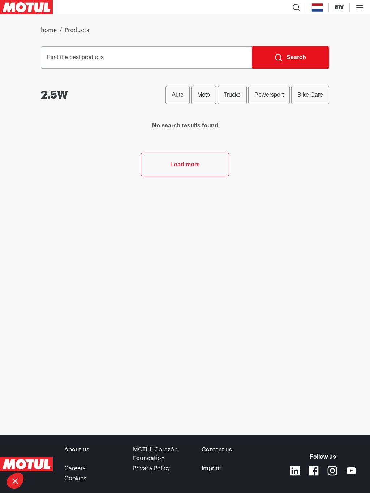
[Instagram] (332, 471)
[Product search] (296, 7)
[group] (247, 95)
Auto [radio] (178, 95)
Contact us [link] (217, 450)
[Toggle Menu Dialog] (360, 7)
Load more (185, 164)
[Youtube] (351, 471)
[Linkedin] (295, 471)
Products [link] (77, 30)
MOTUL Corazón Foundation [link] (155, 454)
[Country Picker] (317, 7)
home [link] (49, 30)
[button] (15, 480)
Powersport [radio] (269, 95)
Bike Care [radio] (310, 95)
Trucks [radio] (232, 95)
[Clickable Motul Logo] (26, 7)
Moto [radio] (203, 95)
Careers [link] (75, 468)
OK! (110, 456)
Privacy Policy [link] (151, 468)
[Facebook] (314, 471)
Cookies (75, 478)
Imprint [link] (211, 468)
